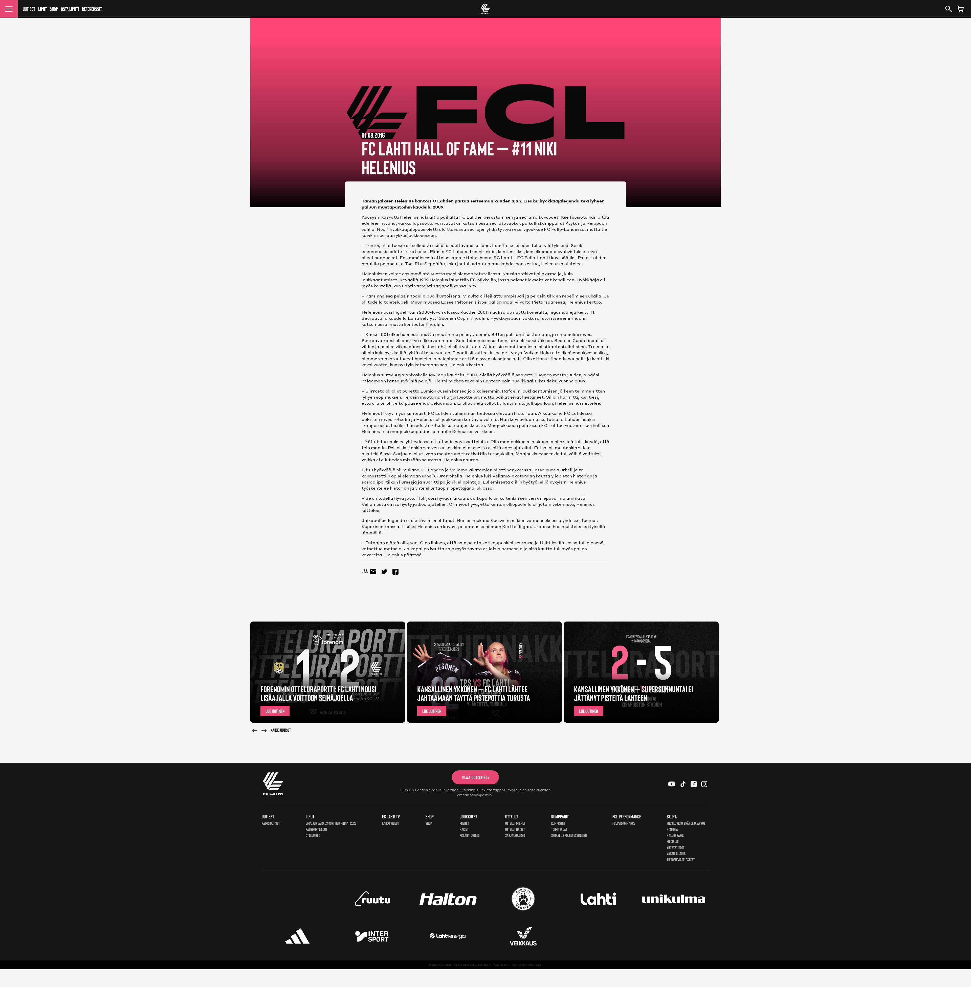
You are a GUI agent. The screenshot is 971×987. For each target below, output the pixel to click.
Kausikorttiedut (316, 829)
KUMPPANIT (558, 823)
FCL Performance (623, 823)
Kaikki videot (390, 823)
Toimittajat (559, 829)
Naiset (464, 829)
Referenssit (92, 9)
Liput (42, 9)
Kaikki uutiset (281, 730)
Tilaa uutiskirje (475, 777)
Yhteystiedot (676, 847)
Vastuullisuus (676, 853)
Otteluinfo (313, 835)
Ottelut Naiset (515, 829)
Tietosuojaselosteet (681, 859)
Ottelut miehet (515, 823)
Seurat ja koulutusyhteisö (569, 835)
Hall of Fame (675, 835)
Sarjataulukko (515, 835)
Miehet (464, 823)
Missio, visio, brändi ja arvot (686, 823)
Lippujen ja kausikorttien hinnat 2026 (331, 823)
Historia (672, 829)
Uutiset (29, 9)
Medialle (673, 841)
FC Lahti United (469, 835)
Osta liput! (70, 9)
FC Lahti (445, 964)
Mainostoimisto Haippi (527, 964)
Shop (54, 9)
